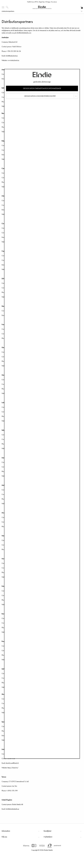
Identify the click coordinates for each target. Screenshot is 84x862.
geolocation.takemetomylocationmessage (42, 88)
